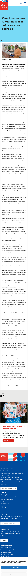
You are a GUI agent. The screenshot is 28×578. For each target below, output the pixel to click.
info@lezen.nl (4, 503)
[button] (26, 558)
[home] (4, 5)
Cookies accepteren (14, 567)
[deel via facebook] (1, 396)
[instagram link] (5, 507)
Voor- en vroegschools (7, 550)
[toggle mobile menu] (25, 3)
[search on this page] (21, 4)
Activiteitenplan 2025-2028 (9, 488)
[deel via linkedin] (3, 396)
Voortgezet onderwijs (7, 554)
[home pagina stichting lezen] (1, 41)
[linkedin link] (3, 507)
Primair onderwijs (5, 552)
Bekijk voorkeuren (14, 574)
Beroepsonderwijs (5, 556)
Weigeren (14, 571)
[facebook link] (0, 507)
